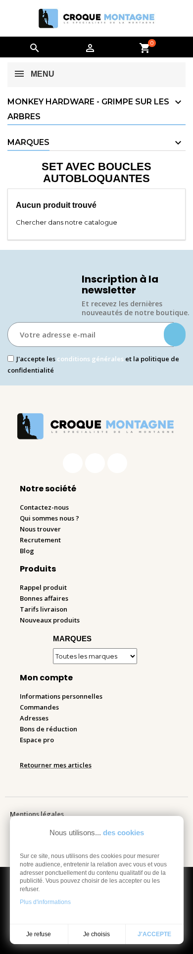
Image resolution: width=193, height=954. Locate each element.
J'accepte (154, 934)
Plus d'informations (45, 902)
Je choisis (96, 934)
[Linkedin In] (117, 463)
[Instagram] (95, 463)
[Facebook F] (73, 463)
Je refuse (38, 934)
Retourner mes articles (56, 765)
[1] (175, 334)
